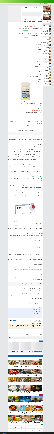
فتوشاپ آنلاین (23, 433)
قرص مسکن (36, 323)
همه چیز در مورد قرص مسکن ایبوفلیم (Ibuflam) (36, 311)
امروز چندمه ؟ (40, 427)
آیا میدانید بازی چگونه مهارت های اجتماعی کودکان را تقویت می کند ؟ (14, 422)
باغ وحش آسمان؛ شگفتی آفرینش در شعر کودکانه (25, 403)
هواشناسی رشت (23, 430)
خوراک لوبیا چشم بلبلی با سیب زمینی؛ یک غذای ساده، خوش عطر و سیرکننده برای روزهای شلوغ (14, 412)
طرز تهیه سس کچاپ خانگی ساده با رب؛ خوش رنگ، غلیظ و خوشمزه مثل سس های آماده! (36, 412)
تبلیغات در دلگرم (39, 433)
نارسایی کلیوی (40, 64)
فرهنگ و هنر (32, 427)
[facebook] (4, 433)
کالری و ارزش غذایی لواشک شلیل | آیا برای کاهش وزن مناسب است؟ (47, 13)
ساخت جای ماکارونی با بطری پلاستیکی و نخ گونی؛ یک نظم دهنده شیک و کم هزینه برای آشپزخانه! (25, 412)
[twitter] (3, 433)
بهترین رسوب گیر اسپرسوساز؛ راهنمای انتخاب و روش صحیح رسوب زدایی (37, 422)
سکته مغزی (33, 291)
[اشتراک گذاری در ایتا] (12, 320)
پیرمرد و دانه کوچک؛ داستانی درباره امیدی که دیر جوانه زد (13, 403)
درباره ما (47, 433)
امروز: (50, 1)
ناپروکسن (39, 323)
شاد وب (33, 430)
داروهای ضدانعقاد (35, 252)
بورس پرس (15, 427)
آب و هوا (27, 433)
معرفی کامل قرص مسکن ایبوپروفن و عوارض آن (36, 313)
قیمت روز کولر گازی (40, 430)
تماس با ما (43, 433)
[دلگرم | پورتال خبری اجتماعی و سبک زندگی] (50, 1)
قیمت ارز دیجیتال (23, 427)
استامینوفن (23, 269)
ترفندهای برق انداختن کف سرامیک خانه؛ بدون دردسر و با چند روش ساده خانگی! (25, 422)
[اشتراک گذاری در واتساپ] (15, 320)
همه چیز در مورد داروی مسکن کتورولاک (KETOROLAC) (35, 309)
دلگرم (16, 430)
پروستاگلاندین (33, 323)
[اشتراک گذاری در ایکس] (10, 320)
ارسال (10, 337)
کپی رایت (35, 433)
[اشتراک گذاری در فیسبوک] (14, 320)
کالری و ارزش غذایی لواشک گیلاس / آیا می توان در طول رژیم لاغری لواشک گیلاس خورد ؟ (47, 21)
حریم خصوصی (31, 433)
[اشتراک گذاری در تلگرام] (11, 320)
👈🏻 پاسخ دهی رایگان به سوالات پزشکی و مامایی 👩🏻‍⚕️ (25, 355)
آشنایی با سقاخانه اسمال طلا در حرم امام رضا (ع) (37, 403)
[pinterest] (5, 433)
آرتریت (41, 42)
